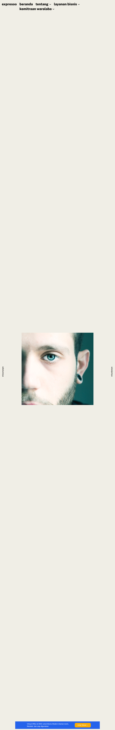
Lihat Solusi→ (82, 725)
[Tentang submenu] (50, 4)
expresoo (9, 4)
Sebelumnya (3, 371)
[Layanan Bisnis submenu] (79, 4)
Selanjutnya (112, 372)
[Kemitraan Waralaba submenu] (53, 9)
